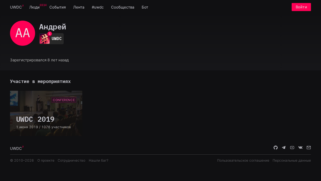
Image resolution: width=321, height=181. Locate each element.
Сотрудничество (71, 160)
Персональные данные (292, 160)
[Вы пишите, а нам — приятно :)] (308, 148)
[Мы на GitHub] (275, 148)
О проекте (45, 160)
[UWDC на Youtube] (292, 148)
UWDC (16, 7)
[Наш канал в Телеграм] (284, 148)
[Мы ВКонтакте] (300, 148)
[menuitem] (16, 7)
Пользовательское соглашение (243, 160)
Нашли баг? (98, 160)
